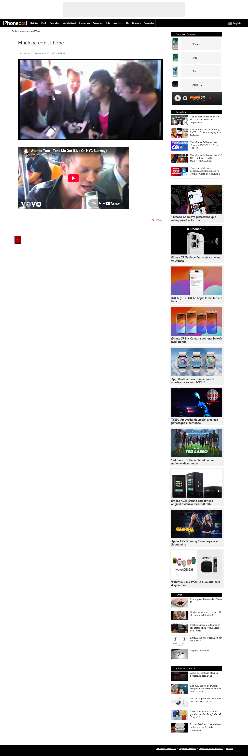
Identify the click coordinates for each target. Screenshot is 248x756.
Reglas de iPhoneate (187, 748)
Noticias (34, 23)
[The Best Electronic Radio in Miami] (194, 99)
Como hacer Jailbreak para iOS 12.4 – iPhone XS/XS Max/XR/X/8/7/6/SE (206, 158)
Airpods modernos (199, 650)
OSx (127, 23)
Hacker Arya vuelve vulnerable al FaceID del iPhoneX (206, 613)
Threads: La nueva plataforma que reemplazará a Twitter (193, 218)
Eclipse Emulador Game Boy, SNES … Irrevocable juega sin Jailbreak (205, 132)
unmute (211, 98)
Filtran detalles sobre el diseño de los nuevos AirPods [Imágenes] (206, 727)
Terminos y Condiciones (166, 748)
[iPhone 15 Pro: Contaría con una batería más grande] (196, 334)
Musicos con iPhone (41, 43)
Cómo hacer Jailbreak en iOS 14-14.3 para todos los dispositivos (204, 119)
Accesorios (97, 23)
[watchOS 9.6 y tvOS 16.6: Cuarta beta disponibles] (196, 578)
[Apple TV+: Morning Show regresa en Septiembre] (196, 537)
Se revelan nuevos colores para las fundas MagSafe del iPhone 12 (205, 714)
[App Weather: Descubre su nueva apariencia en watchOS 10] (196, 375)
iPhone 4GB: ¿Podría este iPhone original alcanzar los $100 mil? (192, 502)
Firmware (136, 23)
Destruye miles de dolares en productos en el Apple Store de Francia (205, 628)
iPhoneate (15, 23)
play (177, 98)
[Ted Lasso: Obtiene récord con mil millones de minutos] (196, 456)
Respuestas (149, 23)
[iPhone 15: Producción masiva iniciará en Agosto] (196, 253)
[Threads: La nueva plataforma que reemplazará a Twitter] (196, 213)
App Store (118, 23)
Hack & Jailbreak (69, 23)
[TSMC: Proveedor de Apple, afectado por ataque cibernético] (196, 415)
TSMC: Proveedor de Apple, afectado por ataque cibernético (194, 421)
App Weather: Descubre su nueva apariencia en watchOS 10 (192, 380)
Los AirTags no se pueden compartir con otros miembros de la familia (205, 688)
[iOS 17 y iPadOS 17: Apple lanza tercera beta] (196, 294)
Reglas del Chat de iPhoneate (211, 748)
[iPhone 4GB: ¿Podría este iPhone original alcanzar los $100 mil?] (196, 496)
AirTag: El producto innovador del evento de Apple (205, 700)
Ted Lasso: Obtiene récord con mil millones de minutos (193, 462)
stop (185, 98)
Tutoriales (54, 23)
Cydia (107, 23)
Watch (43, 23)
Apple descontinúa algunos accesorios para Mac (204, 674)
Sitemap (229, 748)
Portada (15, 31)
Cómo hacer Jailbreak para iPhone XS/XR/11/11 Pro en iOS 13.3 (204, 145)
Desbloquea (84, 23)
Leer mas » (156, 220)
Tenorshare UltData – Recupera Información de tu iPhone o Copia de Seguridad (205, 171)
